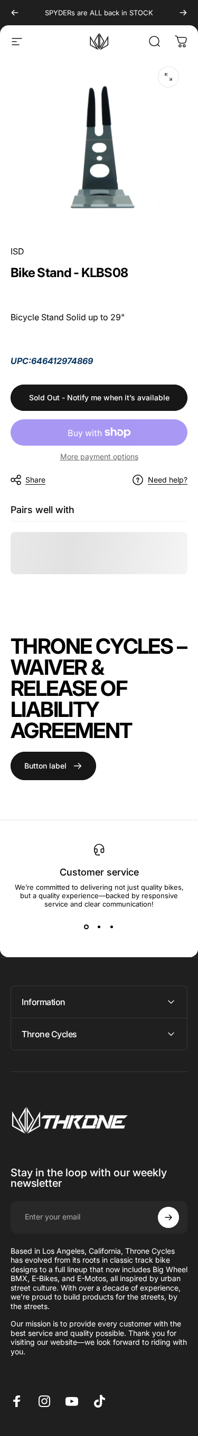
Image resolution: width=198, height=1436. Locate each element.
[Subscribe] (168, 1217)
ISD (17, 251)
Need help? (167, 479)
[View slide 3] (112, 927)
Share (35, 479)
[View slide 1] (86, 927)
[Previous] (14, 12)
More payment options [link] (99, 456)
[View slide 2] (99, 927)
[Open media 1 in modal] (168, 76)
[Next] (183, 12)
